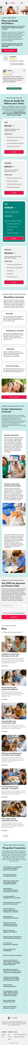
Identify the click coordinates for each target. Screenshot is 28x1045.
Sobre (9, 1039)
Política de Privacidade (18, 613)
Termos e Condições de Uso (20, 1034)
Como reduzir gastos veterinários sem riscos (10, 820)
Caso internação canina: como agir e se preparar (10, 788)
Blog (9, 1034)
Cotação (13, 152)
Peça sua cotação (9, 50)
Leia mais (4, 665)
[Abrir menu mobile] (21, 3)
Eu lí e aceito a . (14, 613)
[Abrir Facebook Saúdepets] (13, 1028)
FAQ (3, 1036)
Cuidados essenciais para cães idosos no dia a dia (11, 655)
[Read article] (14, 644)
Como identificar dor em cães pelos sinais (9, 722)
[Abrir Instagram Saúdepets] (15, 1028)
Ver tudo (5, 835)
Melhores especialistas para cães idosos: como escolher (12, 754)
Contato (10, 1036)
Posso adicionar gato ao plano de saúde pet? (10, 688)
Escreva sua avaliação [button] (17, 64)
